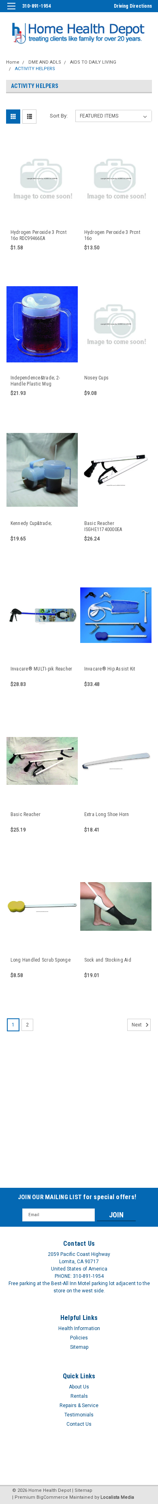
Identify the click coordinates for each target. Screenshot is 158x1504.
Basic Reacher (26, 814)
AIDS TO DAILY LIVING (93, 62)
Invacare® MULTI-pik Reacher (42, 669)
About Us (79, 1387)
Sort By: (59, 116)
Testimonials (79, 1415)
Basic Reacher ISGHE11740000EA (103, 526)
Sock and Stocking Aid (107, 960)
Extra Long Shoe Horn (106, 814)
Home (12, 62)
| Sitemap (82, 1490)
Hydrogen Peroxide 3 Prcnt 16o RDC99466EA (38, 235)
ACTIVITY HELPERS (35, 68)
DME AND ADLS (44, 62)
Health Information (79, 1328)
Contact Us (79, 1424)
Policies (79, 1338)
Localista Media (117, 1497)
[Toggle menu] (11, 11)
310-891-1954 (36, 6)
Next (137, 1025)
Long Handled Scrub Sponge (40, 960)
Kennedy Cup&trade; (31, 523)
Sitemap (79, 1347)
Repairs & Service (79, 1405)
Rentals (79, 1396)
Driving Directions (133, 6)
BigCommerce (52, 1497)
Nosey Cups (96, 378)
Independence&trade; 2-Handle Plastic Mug (35, 381)
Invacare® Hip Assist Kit (109, 669)
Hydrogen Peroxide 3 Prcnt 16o (112, 235)
